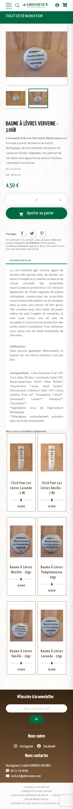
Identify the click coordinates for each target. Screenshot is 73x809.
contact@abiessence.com (25, 776)
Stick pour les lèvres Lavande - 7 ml (21, 488)
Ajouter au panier (36, 214)
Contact (57, 795)
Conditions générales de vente (29, 795)
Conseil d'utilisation (36, 787)
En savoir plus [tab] (20, 260)
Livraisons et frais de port (36, 791)
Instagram (26, 746)
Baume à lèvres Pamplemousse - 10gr (52, 572)
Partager (22, 233)
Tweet (32, 233)
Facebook (49, 746)
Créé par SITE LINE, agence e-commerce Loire (36, 803)
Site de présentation (37, 799)
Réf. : (8, 175)
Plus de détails (13, 168)
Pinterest (42, 233)
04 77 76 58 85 (19, 771)
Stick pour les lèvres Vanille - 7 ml (52, 488)
